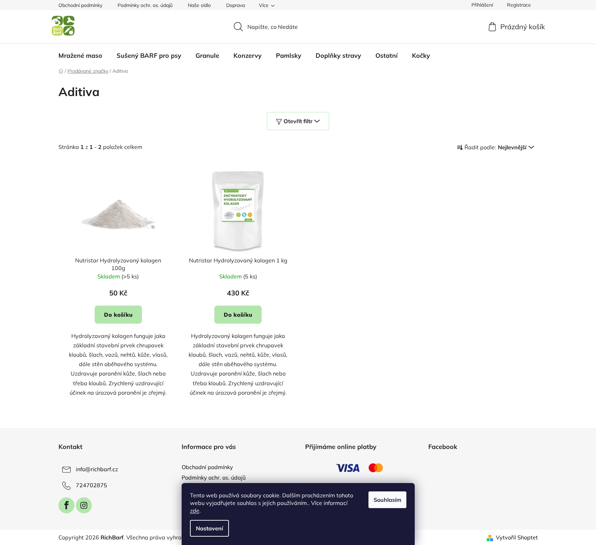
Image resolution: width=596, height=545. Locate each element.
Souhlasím (387, 499)
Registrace (519, 5)
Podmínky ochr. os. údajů (145, 5)
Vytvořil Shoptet (517, 537)
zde (194, 510)
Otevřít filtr (298, 121)
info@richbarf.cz (97, 469)
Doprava (235, 5)
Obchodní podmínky (80, 5)
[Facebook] (66, 505)
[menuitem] (80, 56)
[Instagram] (84, 505)
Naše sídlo (199, 5)
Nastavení (209, 528)
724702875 (91, 485)
